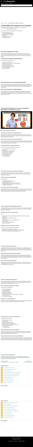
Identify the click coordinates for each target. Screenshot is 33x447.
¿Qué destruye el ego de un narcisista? (8, 367)
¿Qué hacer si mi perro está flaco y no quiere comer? (10, 402)
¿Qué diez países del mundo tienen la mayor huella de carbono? (12, 372)
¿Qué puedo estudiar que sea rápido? (8, 407)
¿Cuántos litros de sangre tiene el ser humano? (9, 369)
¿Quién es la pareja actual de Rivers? (8, 417)
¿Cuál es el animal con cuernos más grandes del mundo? (11, 375)
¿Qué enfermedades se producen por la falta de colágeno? (10, 362)
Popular (11, 3)
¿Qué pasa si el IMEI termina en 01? (8, 377)
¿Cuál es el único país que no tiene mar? (9, 415)
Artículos (2, 3)
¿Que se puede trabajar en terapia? (8, 380)
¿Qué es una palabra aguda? (27, 362)
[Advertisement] (16, 14)
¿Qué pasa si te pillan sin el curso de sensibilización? (10, 410)
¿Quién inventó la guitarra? (7, 404)
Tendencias (6, 3)
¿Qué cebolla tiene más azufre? (7, 370)
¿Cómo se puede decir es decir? (7, 382)
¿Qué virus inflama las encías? (7, 412)
